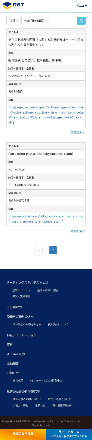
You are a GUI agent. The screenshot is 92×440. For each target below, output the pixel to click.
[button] (46, 282)
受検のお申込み (23, 433)
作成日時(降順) (34, 20)
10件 (12, 20)
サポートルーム (69, 434)
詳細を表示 (78, 132)
